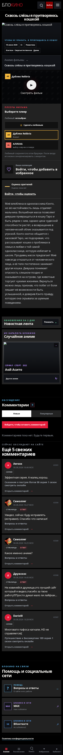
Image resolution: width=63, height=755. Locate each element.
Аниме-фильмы (14, 58)
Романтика (30, 43)
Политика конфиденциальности (18, 734)
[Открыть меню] (55, 5)
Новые (16, 409)
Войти (49, 5)
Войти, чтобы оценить (20, 191)
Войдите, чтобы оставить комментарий (25, 420)
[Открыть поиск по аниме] (41, 5)
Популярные (44, 409)
